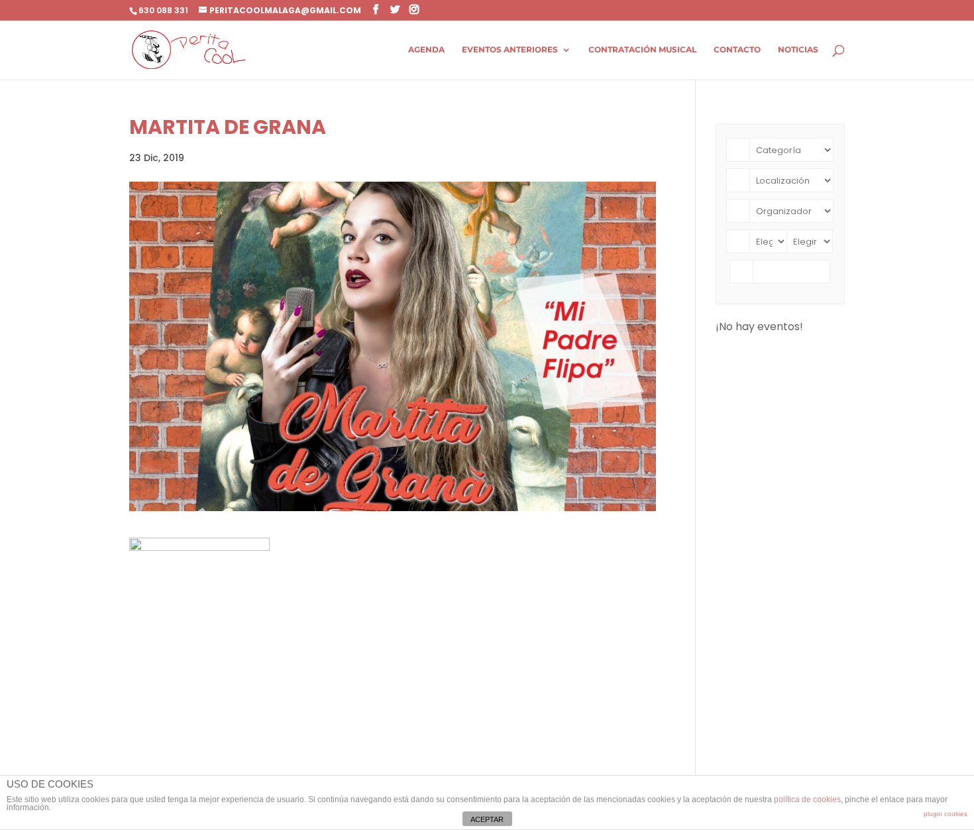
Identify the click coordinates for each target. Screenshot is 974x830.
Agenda (426, 49)
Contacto (737, 49)
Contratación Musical (642, 49)
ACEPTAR (487, 819)
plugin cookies (945, 813)
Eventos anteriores (510, 49)
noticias (798, 49)
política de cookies (807, 799)
